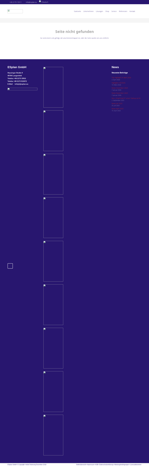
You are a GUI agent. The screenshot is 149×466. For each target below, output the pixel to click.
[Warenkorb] (138, 11)
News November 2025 (120, 93)
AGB (96, 464)
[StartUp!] (63, 87)
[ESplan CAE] (63, 174)
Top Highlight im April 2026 (121, 77)
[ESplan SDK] (63, 217)
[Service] (63, 348)
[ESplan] (63, 304)
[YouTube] (139, 2)
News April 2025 (118, 108)
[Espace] (63, 261)
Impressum (90, 464)
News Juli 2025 (117, 103)
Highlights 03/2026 (118, 83)
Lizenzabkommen (135, 464)
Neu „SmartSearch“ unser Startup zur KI (126, 98)
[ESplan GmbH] (15, 11)
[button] (44, 2)
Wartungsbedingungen (121, 464)
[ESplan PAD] (63, 435)
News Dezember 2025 (120, 88)
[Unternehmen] (63, 391)
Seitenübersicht (81, 464)
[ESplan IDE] (63, 130)
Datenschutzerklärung (106, 464)
